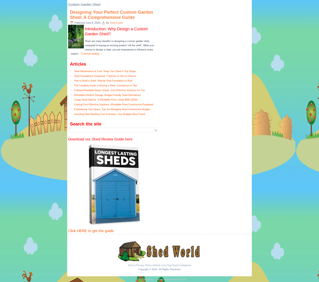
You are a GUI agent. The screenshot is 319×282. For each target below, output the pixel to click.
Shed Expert (116, 22)
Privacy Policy (144, 265)
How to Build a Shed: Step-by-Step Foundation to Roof (103, 80)
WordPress (148, 279)
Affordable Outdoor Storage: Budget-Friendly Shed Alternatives (107, 95)
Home (131, 265)
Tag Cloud (172, 265)
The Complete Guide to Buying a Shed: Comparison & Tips (105, 85)
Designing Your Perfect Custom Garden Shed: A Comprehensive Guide (111, 15)
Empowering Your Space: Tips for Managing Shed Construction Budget (112, 109)
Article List (159, 265)
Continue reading (91, 53)
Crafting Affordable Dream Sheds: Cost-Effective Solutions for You (109, 90)
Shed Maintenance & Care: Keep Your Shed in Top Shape (105, 71)
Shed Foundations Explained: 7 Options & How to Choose (105, 76)
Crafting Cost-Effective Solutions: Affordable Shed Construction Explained (113, 104)
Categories (185, 265)
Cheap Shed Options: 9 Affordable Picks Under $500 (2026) (106, 99)
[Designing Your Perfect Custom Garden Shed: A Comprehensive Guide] (76, 48)
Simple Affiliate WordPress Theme (171, 279)
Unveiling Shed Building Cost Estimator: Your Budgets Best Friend (109, 114)
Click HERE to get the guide (91, 231)
